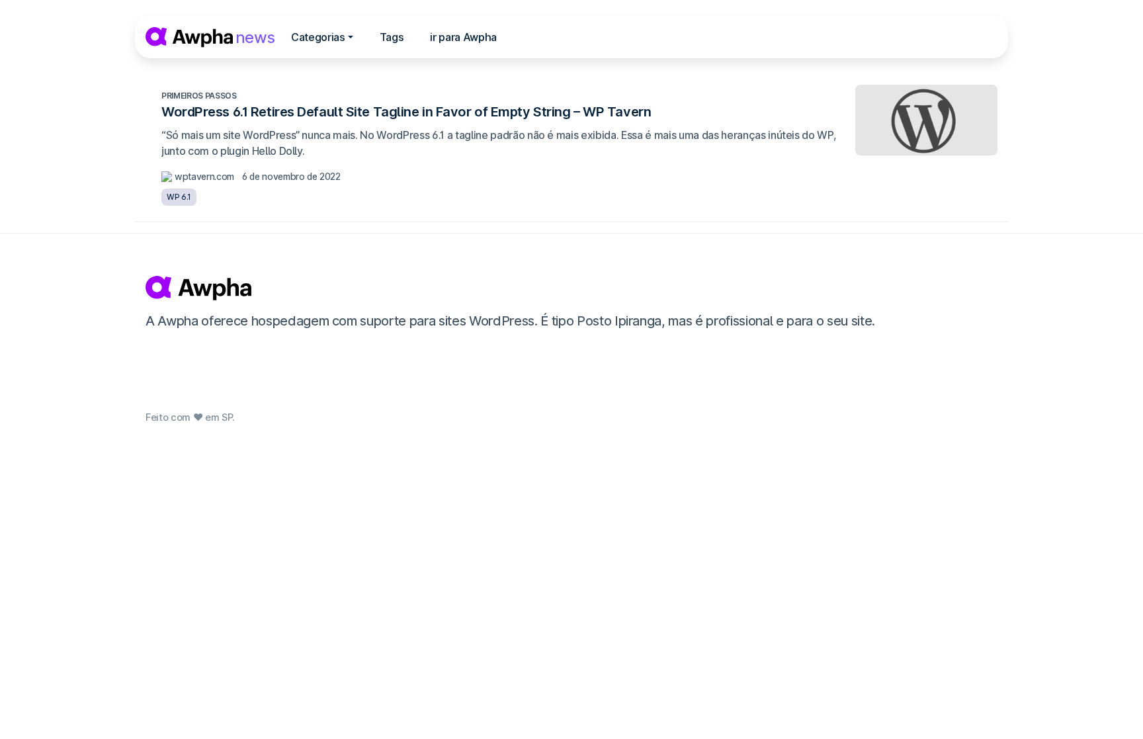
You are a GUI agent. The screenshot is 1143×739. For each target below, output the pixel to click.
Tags (392, 37)
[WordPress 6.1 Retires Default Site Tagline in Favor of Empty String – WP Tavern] (926, 120)
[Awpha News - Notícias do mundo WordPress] (570, 288)
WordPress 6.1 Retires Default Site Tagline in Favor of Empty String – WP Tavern (406, 112)
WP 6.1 (179, 197)
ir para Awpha (463, 37)
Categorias (318, 37)
